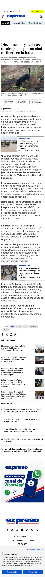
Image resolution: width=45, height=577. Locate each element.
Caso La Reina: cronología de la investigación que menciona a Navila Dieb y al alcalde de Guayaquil (23, 450)
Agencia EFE (7, 109)
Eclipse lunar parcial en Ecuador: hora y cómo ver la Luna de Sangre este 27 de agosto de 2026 (23, 410)
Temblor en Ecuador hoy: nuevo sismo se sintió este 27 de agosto (24, 440)
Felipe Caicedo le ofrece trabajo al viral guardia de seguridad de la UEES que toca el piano (14, 383)
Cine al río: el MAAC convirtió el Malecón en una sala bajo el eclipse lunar (13, 359)
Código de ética (22, 537)
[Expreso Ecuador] (22, 523)
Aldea (6, 330)
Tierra (18, 326)
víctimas (33, 326)
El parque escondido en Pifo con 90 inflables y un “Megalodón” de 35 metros (13, 348)
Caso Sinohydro (35, 23)
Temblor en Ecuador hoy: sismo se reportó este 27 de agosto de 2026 (23, 420)
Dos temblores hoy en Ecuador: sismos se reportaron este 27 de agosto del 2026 (20, 430)
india (25, 326)
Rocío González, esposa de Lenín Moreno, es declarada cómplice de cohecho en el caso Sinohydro (12, 371)
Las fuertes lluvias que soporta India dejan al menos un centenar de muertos (28, 144)
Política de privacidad (35, 550)
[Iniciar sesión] (41, 16)
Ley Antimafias (19, 23)
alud (12, 326)
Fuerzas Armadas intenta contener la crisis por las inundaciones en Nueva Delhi (29, 271)
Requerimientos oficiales (22, 540)
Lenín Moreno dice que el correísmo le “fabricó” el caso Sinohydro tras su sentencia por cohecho (13, 395)
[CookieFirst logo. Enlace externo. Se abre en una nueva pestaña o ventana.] (2, 552)
